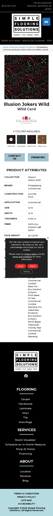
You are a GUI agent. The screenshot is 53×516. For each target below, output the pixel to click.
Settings (26, 272)
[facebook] (26, 376)
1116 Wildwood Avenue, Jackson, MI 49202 (39, 6)
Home (5, 47)
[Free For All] (31, 139)
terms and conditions (22, 256)
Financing (38, 157)
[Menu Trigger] (46, 22)
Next (48, 140)
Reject (32, 266)
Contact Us (14, 157)
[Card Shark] (21, 139)
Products (31, 47)
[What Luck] (42, 139)
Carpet (22, 47)
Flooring (13, 47)
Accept (20, 266)
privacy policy (30, 254)
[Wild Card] (11, 139)
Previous (4, 140)
